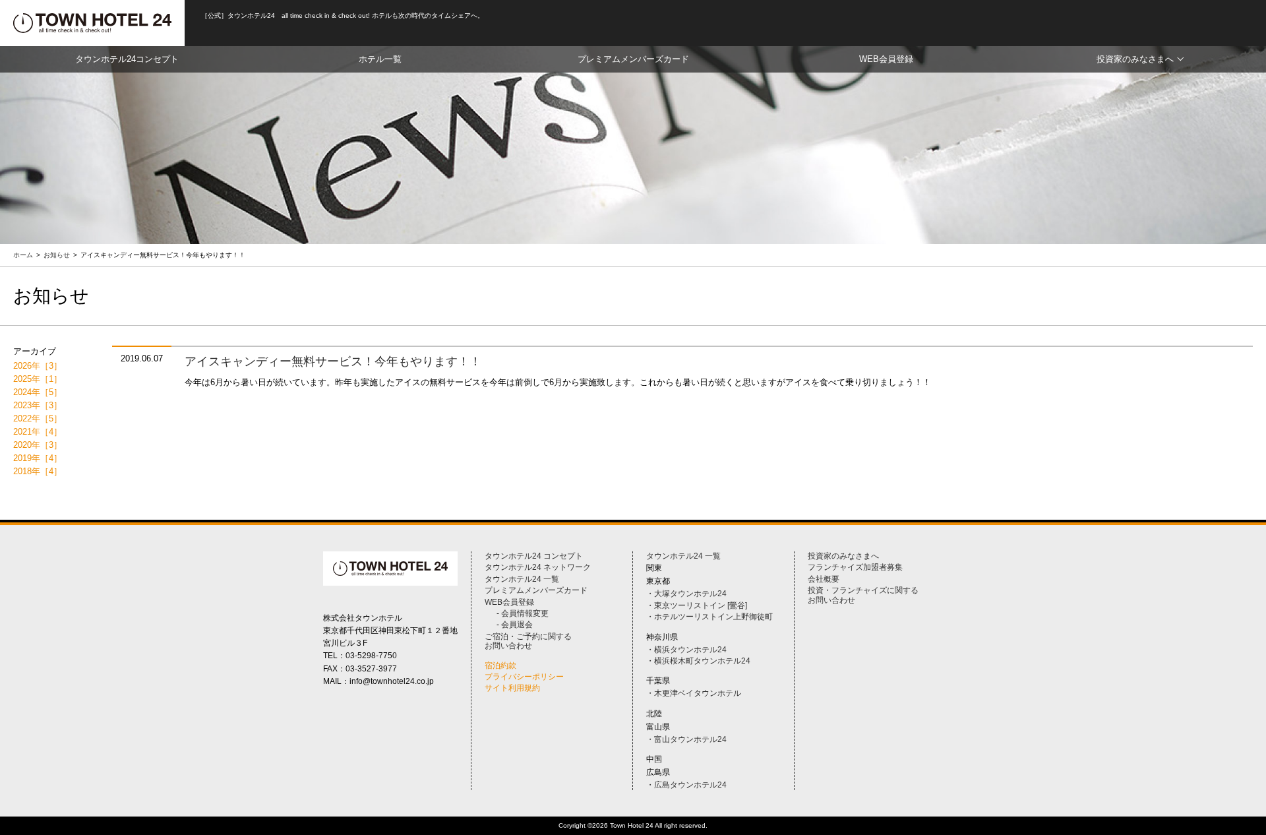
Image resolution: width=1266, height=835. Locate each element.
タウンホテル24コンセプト (127, 59)
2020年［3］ (37, 445)
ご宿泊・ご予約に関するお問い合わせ (528, 641)
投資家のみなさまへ (1135, 59)
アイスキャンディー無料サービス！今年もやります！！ (333, 361)
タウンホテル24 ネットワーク (538, 567)
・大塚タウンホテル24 (686, 593)
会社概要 (823, 579)
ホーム (23, 255)
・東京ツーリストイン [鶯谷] (696, 605)
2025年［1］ (37, 379)
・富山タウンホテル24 (686, 739)
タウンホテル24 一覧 (522, 579)
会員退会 (517, 624)
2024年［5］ (37, 392)
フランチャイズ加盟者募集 (855, 567)
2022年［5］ (37, 418)
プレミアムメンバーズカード (633, 59)
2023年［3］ (37, 405)
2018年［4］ (37, 471)
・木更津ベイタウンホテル (693, 693)
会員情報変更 (525, 613)
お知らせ (57, 255)
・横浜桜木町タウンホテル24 (698, 660)
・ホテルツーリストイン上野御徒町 (709, 616)
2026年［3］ (37, 366)
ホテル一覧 (380, 59)
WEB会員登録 (886, 59)
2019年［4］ (37, 458)
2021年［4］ (37, 432)
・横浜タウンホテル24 (686, 649)
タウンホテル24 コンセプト (534, 556)
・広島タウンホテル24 (686, 784)
